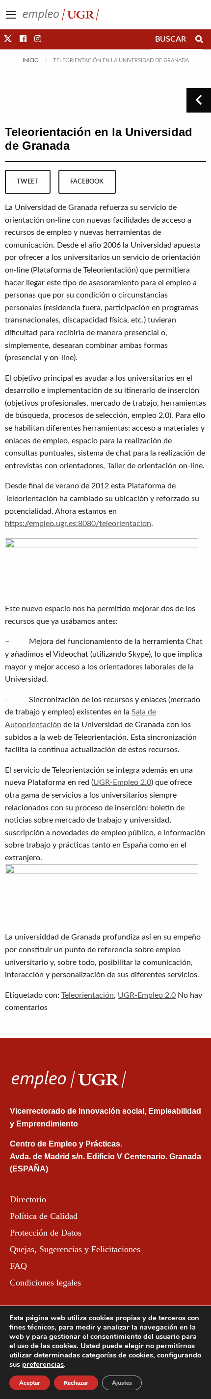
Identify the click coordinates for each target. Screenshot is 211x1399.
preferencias (43, 1364)
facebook (87, 181)
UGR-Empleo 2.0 (122, 782)
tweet (27, 181)
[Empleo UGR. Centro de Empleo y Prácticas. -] (61, 14)
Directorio (28, 1199)
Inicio (31, 60)
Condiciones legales (45, 1282)
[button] (8, 39)
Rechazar (76, 1383)
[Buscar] (199, 39)
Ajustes (122, 1383)
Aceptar (29, 1383)
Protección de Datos (45, 1233)
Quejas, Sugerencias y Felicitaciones (75, 1249)
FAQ (18, 1266)
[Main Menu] (11, 15)
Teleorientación (87, 995)
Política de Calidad (44, 1216)
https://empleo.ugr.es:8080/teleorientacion (78, 523)
